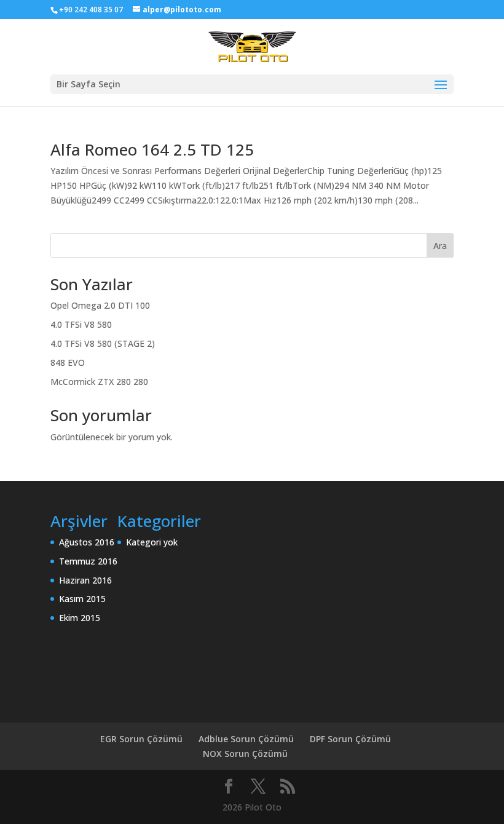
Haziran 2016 (85, 580)
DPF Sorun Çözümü (350, 739)
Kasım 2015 (82, 598)
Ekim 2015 (79, 618)
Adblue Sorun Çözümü (246, 739)
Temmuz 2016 (88, 561)
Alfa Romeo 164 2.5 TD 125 (152, 149)
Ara (440, 246)
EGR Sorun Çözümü (141, 739)
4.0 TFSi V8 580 (81, 324)
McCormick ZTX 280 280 (99, 381)
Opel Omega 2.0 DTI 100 (100, 305)
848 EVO (67, 362)
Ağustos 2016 (86, 542)
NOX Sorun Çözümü (245, 753)
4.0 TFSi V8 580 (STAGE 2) (102, 343)
